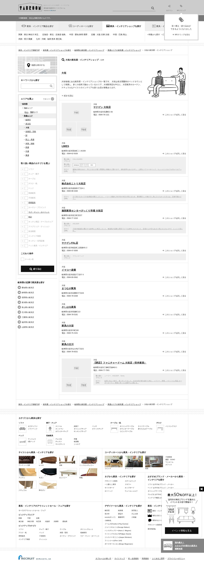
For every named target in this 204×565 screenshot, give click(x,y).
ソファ (21, 529)
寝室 (146, 468)
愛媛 (30, 39)
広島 (120, 34)
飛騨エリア (28, 108)
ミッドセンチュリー (86, 465)
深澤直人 (134, 510)
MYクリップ (181, 10)
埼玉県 (38, 521)
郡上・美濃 (30, 139)
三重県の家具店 (28, 317)
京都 (107, 34)
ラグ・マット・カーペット (39, 212)
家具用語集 (152, 529)
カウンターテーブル (127, 429)
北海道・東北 (48, 34)
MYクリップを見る (182, 35)
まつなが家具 (69, 288)
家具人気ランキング (160, 515)
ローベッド (109, 491)
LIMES (65, 146)
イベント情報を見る (182, 530)
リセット (46, 99)
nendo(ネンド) (110, 517)
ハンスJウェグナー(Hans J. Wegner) (118, 530)
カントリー (63, 478)
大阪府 (47, 521)
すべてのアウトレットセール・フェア (32, 510)
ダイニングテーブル (127, 426)
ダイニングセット (86, 529)
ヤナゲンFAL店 (70, 243)
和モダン (42, 490)
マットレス (32, 439)
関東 (20, 34)
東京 (26, 34)
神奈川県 (30, 521)
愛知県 (64, 521)
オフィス (168, 464)
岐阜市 (28, 120)
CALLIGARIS (77, 159)
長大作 (107, 514)
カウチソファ (32, 426)
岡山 (125, 34)
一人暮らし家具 (110, 484)
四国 (20, 39)
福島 (64, 34)
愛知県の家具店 (28, 288)
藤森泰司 (121, 517)
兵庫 (103, 34)
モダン (41, 478)
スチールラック (130, 481)
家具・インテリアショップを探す (125, 26)
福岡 (49, 39)
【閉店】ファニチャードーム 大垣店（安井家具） (120, 362)
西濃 (27, 147)
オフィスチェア (97, 429)
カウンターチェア (61, 431)
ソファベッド (32, 429)
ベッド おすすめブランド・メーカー (161, 488)
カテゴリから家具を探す (30, 418)
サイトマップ (119, 558)
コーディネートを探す (83, 26)
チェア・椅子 (44, 529)
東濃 (27, 155)
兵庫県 (56, 521)
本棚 (75, 439)
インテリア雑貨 (24, 539)
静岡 (81, 34)
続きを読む (68, 96)
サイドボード (109, 488)
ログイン (169, 10)
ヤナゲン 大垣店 (102, 107)
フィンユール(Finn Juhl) (113, 540)
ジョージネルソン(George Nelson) (117, 527)
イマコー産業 (69, 269)
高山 (26, 112)
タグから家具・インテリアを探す (120, 476)
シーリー (107, 376)
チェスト (58, 441)
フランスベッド (78, 256)
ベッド (41, 532)
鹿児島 (59, 39)
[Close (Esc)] (201, 489)
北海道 (58, 34)
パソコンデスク (171, 426)
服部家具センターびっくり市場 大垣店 (82, 210)
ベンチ (94, 426)
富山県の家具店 (28, 307)
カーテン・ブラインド (68, 536)
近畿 (93, 34)
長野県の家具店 (28, 297)
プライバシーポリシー (176, 558)
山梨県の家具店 (28, 327)
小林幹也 (108, 520)
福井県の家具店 (28, 322)
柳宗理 (107, 510)
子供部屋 (168, 457)
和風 (81, 478)
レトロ (41, 465)
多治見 (28, 124)
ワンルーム (169, 462)
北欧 (60, 465)
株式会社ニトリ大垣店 (74, 183)
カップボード (129, 488)
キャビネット (60, 444)
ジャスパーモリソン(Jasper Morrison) (118, 537)
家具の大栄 (68, 325)
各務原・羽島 (31, 131)
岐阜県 (25, 104)
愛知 (77, 34)
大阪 (99, 34)
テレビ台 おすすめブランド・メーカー (161, 494)
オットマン (59, 429)
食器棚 (76, 441)
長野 (85, 34)
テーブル (63, 529)
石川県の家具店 (28, 312)
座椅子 (76, 426)
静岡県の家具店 (28, 292)
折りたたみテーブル (145, 429)
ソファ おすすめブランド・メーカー (161, 484)
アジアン (22, 478)
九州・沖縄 (41, 39)
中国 (115, 34)
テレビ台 (58, 439)
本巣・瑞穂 (30, 143)
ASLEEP (76, 224)
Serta (122, 376)
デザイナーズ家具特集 (156, 525)
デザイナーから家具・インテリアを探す (123, 506)
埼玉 (36, 34)
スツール (58, 426)
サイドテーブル (143, 426)
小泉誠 (133, 517)
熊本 (53, 39)
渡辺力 (120, 514)
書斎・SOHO (170, 459)
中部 (71, 34)
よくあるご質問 (158, 558)
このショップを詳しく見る (175, 115)
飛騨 (32, 112)
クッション (43, 539)
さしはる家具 (69, 307)
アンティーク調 (24, 465)
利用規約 (145, 558)
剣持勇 (120, 510)
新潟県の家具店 (28, 302)
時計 (30, 217)
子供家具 (42, 536)
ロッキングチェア (80, 431)
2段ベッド (31, 441)
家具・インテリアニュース (162, 511)
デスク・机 (23, 532)
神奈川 (31, 34)
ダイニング (129, 468)
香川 (26, 39)
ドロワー (128, 484)
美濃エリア (28, 116)
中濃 (27, 151)
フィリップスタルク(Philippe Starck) (118, 534)
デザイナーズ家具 (111, 481)
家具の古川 (68, 344)
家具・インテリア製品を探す (40, 26)
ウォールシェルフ (131, 491)
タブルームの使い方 (103, 558)
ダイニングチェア (80, 429)
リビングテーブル (126, 431)
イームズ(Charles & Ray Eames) (116, 524)
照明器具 (32, 203)
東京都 (21, 521)
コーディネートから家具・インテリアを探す (125, 452)
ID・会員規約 (133, 558)
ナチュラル (23, 490)
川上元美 (134, 514)
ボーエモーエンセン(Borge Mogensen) (119, 544)
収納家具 (83, 532)
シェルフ (77, 444)
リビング (108, 468)
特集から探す (154, 34)
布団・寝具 (64, 532)
